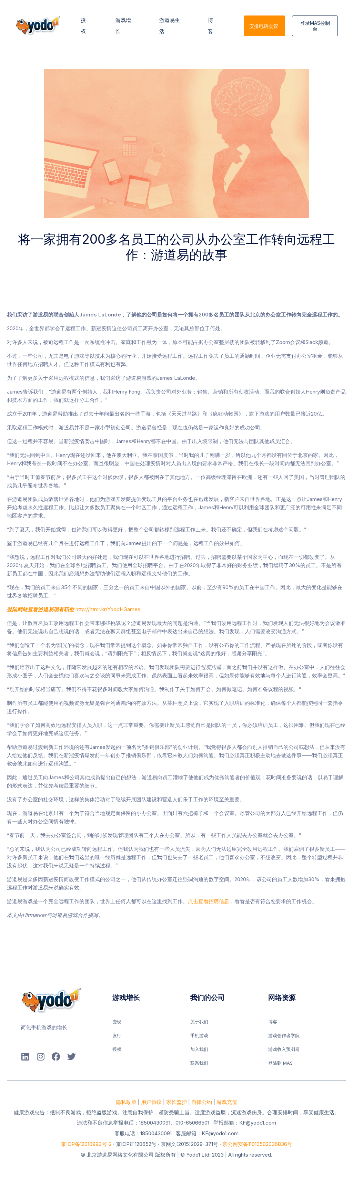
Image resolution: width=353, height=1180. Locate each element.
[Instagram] (40, 1056)
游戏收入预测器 (284, 1049)
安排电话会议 (263, 26)
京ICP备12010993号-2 (86, 1144)
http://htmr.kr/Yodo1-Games (73, 609)
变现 (116, 1021)
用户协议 (151, 1102)
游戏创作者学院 (284, 1035)
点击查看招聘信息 (208, 901)
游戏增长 (123, 25)
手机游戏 (199, 1035)
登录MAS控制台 (315, 26)
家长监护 (176, 1102)
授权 (84, 25)
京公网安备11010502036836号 (257, 1144)
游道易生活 (169, 25)
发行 (116, 1035)
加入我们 (199, 1049)
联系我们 (199, 1063)
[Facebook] (56, 1056)
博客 (211, 25)
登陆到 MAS (280, 1063)
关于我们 (199, 1021)
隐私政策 (126, 1102)
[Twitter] (71, 1056)
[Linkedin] (25, 1056)
